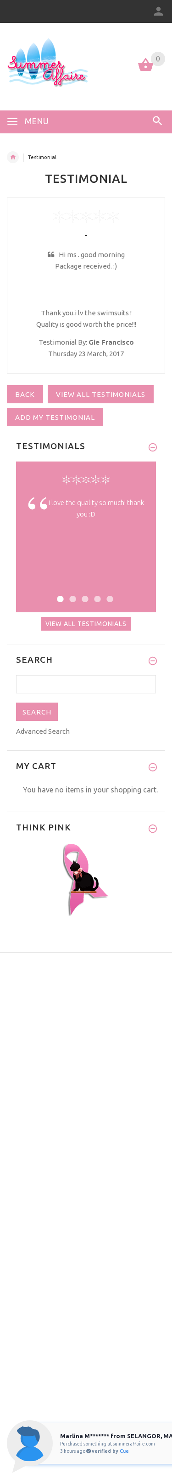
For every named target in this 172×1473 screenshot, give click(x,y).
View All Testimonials (86, 623)
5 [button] (108, 593)
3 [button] (83, 593)
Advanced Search (43, 731)
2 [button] (71, 593)
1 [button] (58, 593)
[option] (86, 515)
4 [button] (96, 593)
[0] (146, 70)
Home (13, 157)
